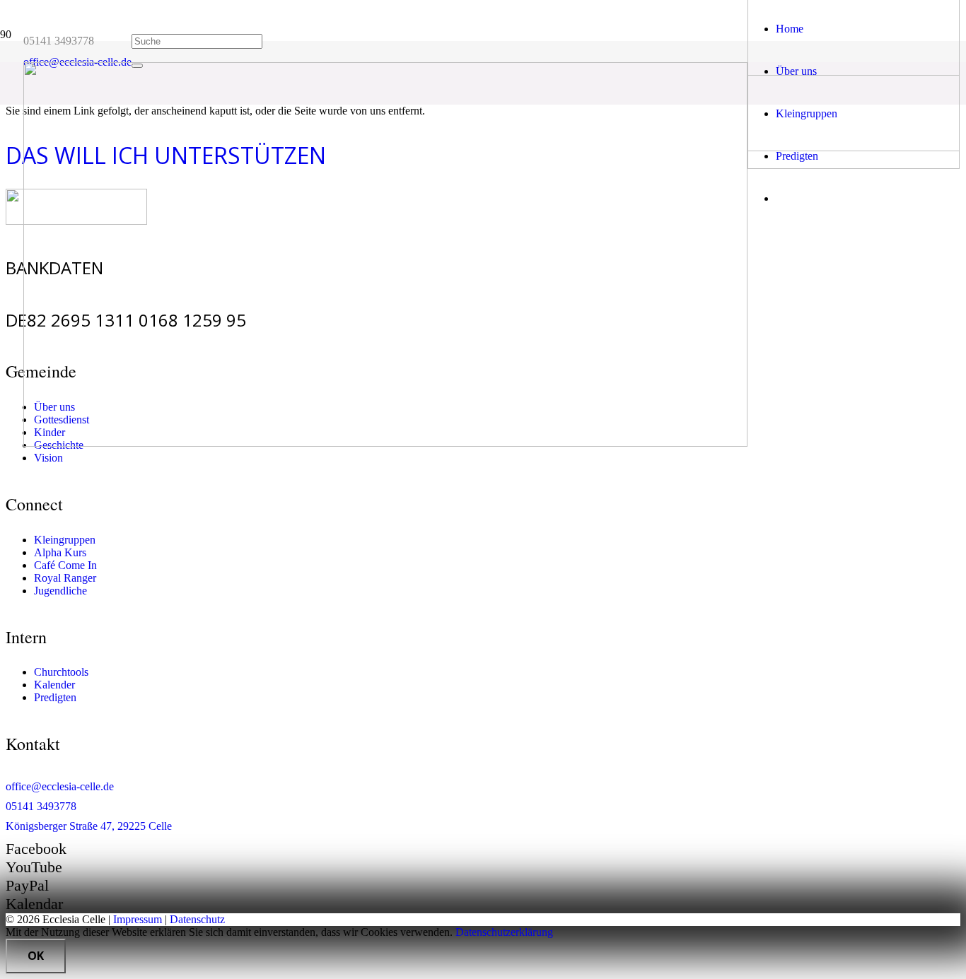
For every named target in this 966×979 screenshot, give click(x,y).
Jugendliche (60, 591)
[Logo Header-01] (385, 443)
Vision (48, 458)
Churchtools (61, 672)
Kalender (54, 685)
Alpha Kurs (60, 552)
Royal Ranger (65, 578)
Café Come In (65, 565)
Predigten (55, 697)
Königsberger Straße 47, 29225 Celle (89, 826)
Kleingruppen (64, 540)
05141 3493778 (41, 806)
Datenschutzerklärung (504, 932)
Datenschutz (197, 919)
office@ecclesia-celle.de (60, 786)
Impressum (137, 919)
